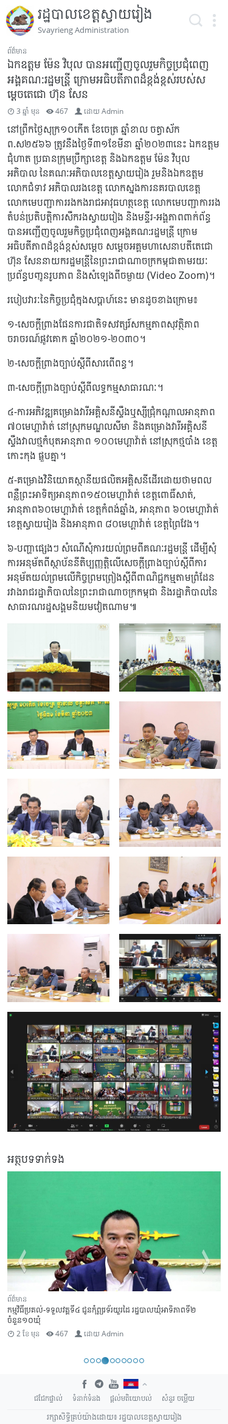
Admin (112, 111)
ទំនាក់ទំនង (86, 1398)
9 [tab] (135, 1360)
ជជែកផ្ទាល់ (48, 1398)
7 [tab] (124, 1360)
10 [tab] (141, 1360)
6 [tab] (118, 1360)
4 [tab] (105, 1360)
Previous (21, 1261)
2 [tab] (92, 1360)
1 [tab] (86, 1360)
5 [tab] (112, 1360)
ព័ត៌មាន (17, 51)
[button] (214, 20)
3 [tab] (98, 1360)
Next (206, 1261)
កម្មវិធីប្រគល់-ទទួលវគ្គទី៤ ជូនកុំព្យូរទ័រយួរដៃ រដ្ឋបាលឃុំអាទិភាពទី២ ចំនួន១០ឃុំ (101, 1314)
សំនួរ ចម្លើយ (178, 1398)
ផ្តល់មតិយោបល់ (131, 1398)
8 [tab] (129, 1360)
